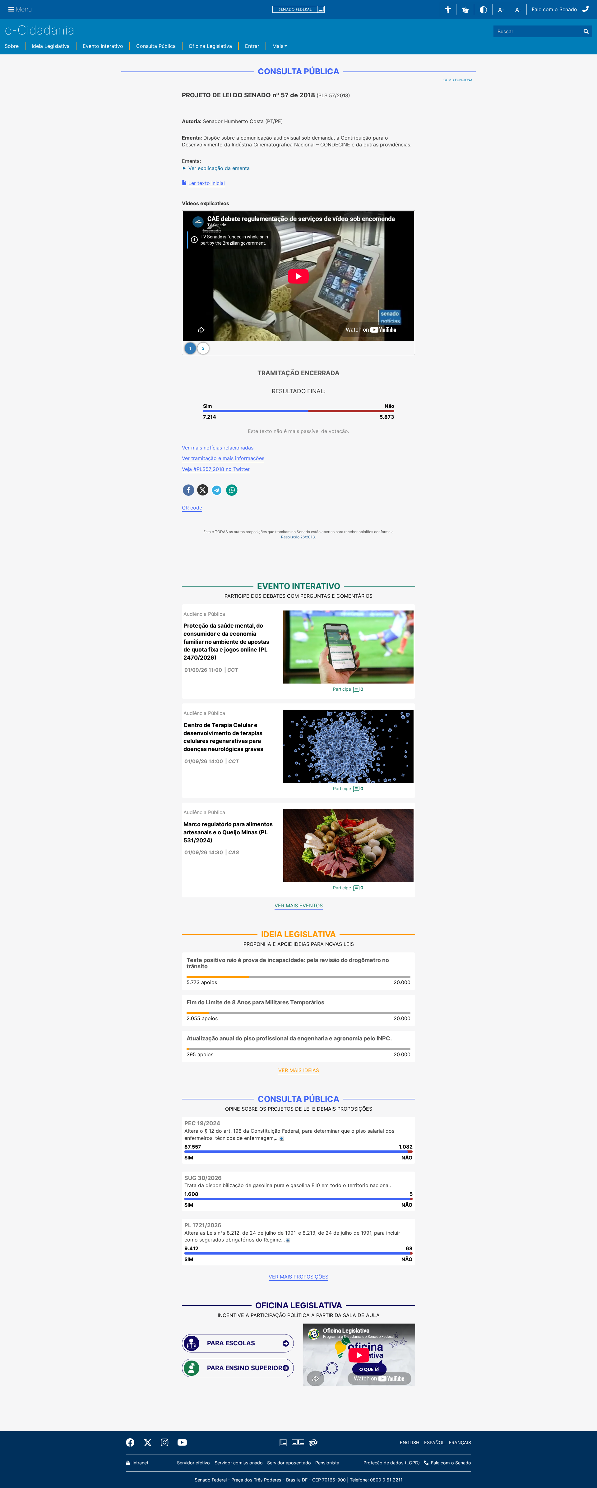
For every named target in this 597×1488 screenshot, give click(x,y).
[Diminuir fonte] (518, 9)
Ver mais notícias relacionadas (217, 448)
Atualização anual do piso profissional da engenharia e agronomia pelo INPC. (289, 1038)
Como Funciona (457, 80)
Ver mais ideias (298, 1070)
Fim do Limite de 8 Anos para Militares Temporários (255, 1002)
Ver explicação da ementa (219, 168)
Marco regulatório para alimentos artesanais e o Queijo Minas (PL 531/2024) (228, 832)
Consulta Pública (156, 46)
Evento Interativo (103, 46)
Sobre (12, 46)
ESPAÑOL (434, 1442)
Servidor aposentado (289, 1462)
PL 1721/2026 (202, 1225)
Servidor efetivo (193, 1462)
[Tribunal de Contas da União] (312, 1442)
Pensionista (327, 1462)
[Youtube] (180, 1442)
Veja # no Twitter (216, 469)
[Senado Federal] (298, 9)
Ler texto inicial (206, 183)
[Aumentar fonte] (501, 9)
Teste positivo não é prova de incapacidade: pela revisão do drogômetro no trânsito (288, 963)
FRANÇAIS (460, 1442)
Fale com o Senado (554, 9)
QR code (192, 507)
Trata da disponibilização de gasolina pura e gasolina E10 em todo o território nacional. (287, 1185)
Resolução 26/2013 (298, 537)
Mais (277, 46)
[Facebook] (132, 1442)
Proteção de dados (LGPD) (391, 1462)
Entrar (252, 46)
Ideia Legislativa (51, 46)
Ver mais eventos (299, 905)
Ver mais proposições (298, 1277)
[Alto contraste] (483, 9)
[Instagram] (164, 1442)
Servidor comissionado (239, 1462)
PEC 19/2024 (202, 1123)
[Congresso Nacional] (297, 1442)
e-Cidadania (40, 30)
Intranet (139, 1462)
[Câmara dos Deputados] (284, 1442)
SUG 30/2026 (203, 1178)
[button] (465, 9)
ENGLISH (409, 1442)
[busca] (586, 31)
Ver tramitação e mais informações (223, 458)
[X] (147, 1442)
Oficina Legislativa (210, 46)
